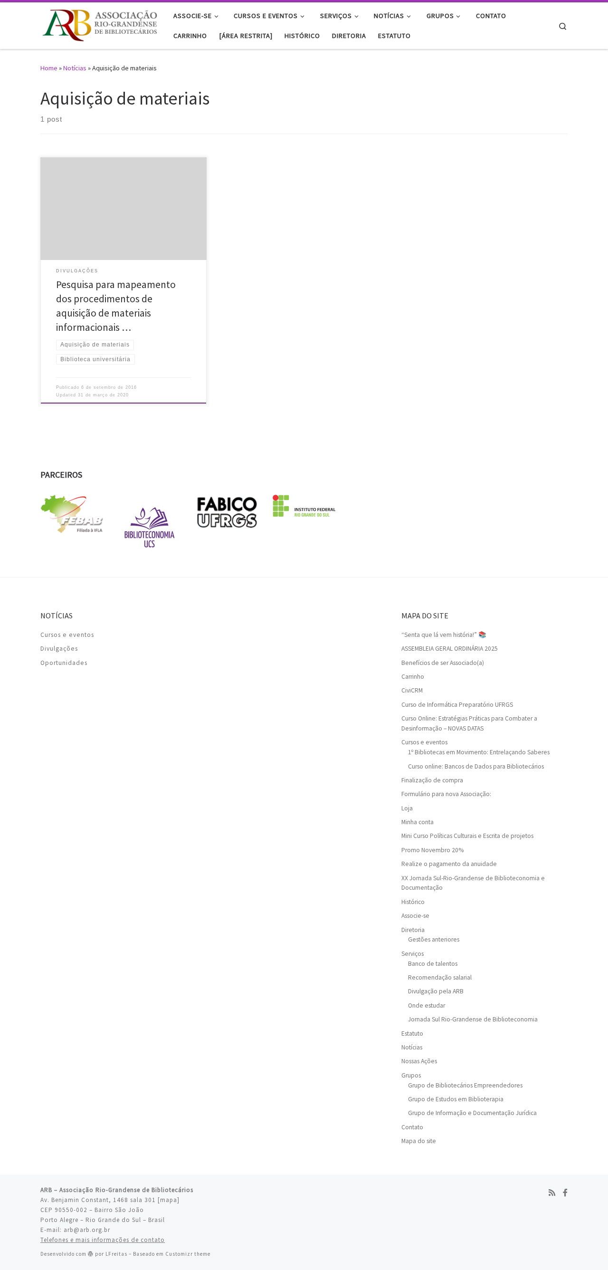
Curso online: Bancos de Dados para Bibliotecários (476, 766)
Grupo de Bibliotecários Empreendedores (465, 1085)
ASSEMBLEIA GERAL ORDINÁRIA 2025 (449, 649)
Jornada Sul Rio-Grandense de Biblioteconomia (473, 1019)
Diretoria (413, 930)
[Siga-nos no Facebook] (565, 1193)
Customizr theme (187, 1254)
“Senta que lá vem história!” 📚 (443, 635)
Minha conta (417, 822)
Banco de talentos (432, 964)
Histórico (413, 902)
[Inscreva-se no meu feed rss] (552, 1193)
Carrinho (412, 677)
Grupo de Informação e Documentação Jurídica (472, 1113)
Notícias (74, 68)
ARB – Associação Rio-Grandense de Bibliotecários (116, 1190)
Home (48, 68)
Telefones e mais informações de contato (102, 1240)
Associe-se (415, 916)
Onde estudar (426, 1005)
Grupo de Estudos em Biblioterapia (456, 1099)
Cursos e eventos (67, 635)
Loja (407, 808)
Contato (412, 1127)
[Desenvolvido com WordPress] (91, 1253)
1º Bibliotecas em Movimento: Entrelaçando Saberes (479, 752)
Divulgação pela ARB (436, 991)
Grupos (411, 1075)
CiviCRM (412, 690)
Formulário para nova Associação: (446, 794)
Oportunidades (63, 663)
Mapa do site (418, 1141)
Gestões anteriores (433, 939)
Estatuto (412, 1033)
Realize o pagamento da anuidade (449, 864)
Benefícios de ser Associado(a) (442, 663)
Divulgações (59, 649)
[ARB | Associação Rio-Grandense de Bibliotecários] (99, 24)
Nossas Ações (419, 1061)
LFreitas (116, 1254)
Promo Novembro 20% (432, 850)
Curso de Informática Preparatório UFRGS (457, 705)
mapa (168, 1200)
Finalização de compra (432, 780)
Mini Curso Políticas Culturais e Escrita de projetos (467, 836)
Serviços (412, 954)
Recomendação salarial (440, 977)
